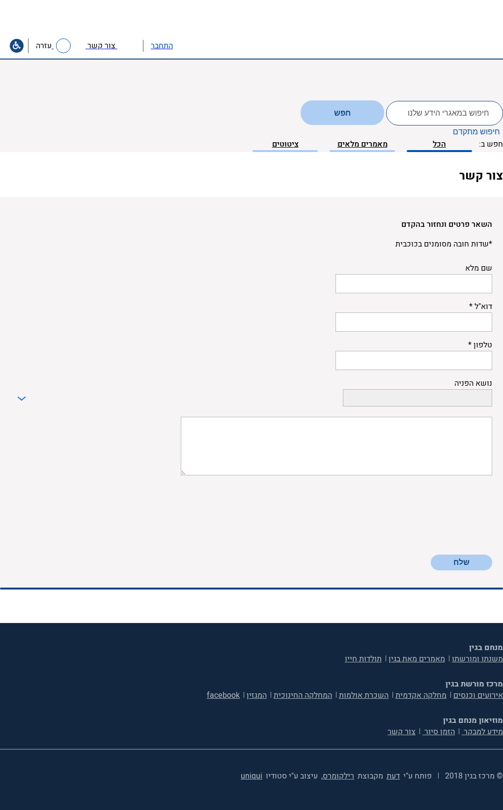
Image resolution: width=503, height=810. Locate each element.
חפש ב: (491, 144)
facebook (223, 695)
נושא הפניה (473, 383)
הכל (439, 144)
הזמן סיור (438, 732)
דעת (393, 776)
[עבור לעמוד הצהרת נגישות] (17, 46)
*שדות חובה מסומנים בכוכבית (443, 244)
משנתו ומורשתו (477, 659)
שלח (461, 562)
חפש (342, 113)
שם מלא (478, 268)
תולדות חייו (363, 659)
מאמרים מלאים (362, 144)
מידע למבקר (482, 732)
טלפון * (480, 345)
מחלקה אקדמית (421, 695)
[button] (183, 46)
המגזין (257, 695)
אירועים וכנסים (478, 695)
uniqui (251, 776)
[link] (110, 46)
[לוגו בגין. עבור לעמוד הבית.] (463, 32)
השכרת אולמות (364, 695)
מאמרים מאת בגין (417, 659)
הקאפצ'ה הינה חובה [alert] (460, 549)
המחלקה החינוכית (303, 695)
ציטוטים (285, 144)
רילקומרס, (337, 776)
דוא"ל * (480, 306)
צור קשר (402, 732)
